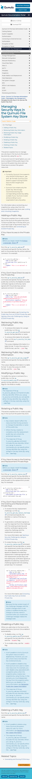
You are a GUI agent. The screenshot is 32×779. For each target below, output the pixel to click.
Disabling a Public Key (11, 142)
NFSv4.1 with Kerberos (9, 85)
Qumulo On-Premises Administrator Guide (14, 29)
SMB (3, 88)
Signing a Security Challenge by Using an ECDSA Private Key (17, 537)
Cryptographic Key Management (12, 49)
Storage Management (8, 55)
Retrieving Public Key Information (14, 130)
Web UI (4, 65)
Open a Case (23, 10)
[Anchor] (17, 127)
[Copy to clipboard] (29, 258)
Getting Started (7, 31)
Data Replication (7, 78)
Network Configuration (9, 58)
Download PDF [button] (16, 24)
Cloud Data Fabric (7, 63)
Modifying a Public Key (11, 137)
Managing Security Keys (8, 53)
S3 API (4, 90)
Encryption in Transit (8, 46)
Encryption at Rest (7, 44)
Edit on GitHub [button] (16, 21)
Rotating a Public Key (10, 140)
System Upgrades (7, 34)
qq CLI (4, 68)
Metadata (5, 70)
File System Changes (8, 80)
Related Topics (8, 147)
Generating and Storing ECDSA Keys (11, 51)
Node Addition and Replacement (12, 75)
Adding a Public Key (10, 127)
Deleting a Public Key (10, 145)
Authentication (6, 36)
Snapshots (5, 73)
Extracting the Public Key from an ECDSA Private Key (17, 596)
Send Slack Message (23, 5)
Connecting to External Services (11, 39)
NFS (3, 83)
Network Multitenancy (9, 60)
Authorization (6, 41)
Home (3, 96)
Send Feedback (24, 765)
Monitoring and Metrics (9, 93)
